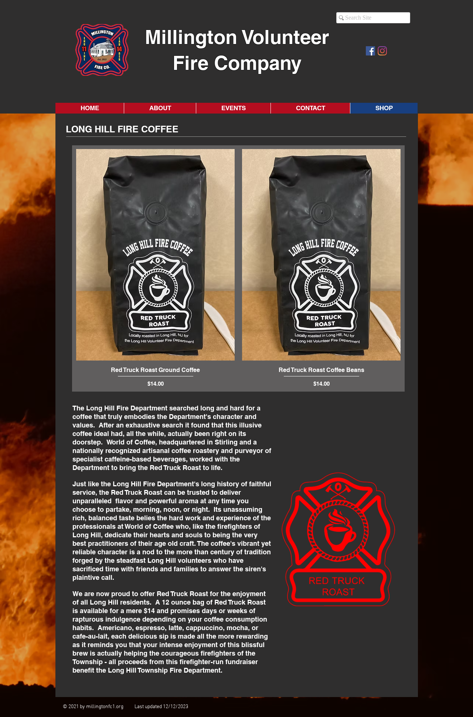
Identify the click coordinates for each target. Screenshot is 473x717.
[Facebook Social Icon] (370, 50)
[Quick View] (155, 255)
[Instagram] (382, 50)
